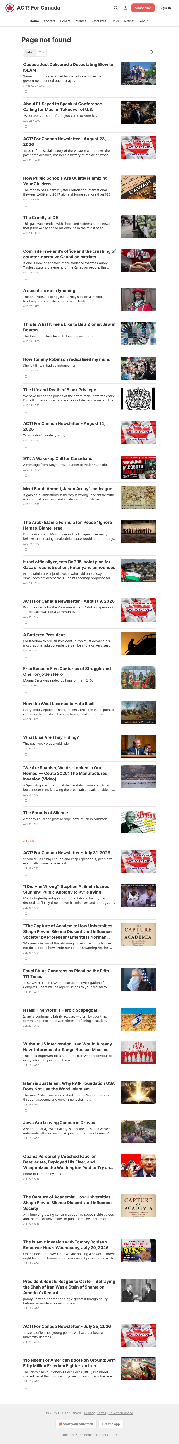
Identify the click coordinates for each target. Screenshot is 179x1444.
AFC (41, 85)
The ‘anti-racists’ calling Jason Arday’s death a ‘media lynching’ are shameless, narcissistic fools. (62, 298)
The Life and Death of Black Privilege (59, 389)
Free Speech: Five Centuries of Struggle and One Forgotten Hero (67, 671)
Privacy (89, 1413)
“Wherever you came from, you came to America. (60, 115)
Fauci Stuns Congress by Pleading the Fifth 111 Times (66, 973)
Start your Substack (78, 1424)
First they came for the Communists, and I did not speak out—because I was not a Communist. (68, 609)
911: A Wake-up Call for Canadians (57, 458)
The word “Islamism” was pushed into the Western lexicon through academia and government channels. (66, 1097)
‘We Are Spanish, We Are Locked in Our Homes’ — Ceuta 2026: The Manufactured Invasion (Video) (65, 773)
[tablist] (35, 52)
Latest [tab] (30, 52)
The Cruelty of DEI (41, 217)
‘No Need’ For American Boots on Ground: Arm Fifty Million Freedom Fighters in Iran (69, 1363)
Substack (67, 1435)
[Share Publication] (125, 7)
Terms (101, 1413)
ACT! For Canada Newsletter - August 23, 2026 (64, 141)
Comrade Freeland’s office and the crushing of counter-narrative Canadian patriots (69, 254)
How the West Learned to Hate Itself (59, 703)
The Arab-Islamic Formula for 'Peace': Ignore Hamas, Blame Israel (67, 525)
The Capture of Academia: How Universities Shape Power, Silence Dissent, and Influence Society (67, 1203)
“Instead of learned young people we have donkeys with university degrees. (65, 1334)
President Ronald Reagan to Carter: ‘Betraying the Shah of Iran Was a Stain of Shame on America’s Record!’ (69, 1287)
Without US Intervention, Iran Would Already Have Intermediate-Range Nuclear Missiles (67, 1046)
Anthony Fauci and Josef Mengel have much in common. (65, 819)
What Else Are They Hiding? (51, 737)
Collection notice (121, 1413)
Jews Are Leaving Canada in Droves (59, 1122)
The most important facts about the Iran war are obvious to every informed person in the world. (67, 1057)
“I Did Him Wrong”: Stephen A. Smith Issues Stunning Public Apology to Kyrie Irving (66, 889)
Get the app (111, 1424)
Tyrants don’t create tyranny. (44, 435)
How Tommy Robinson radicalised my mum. (66, 359)
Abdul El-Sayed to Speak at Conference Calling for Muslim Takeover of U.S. (62, 106)
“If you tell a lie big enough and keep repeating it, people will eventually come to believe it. (68, 861)
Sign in (165, 8)
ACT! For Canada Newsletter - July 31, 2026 (66, 852)
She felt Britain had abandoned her (49, 365)
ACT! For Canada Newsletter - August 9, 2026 (69, 601)
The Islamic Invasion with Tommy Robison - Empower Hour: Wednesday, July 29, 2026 (66, 1245)
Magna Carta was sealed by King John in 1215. (58, 680)
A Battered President (44, 634)
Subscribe (143, 8)
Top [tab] (41, 52)
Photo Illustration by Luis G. (44, 1174)
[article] (89, 78)
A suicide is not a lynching (49, 290)
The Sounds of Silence (45, 812)
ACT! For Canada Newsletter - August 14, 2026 (64, 426)
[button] (34, 21)
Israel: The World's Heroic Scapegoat (60, 1010)
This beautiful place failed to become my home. (58, 336)
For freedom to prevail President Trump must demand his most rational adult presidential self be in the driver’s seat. (66, 643)
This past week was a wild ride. (46, 743)
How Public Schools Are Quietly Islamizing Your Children (65, 181)
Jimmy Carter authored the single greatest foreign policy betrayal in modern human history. (65, 1301)
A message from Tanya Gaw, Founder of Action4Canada (65, 464)
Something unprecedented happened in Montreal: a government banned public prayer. (62, 78)
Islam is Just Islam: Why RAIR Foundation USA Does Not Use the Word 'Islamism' (69, 1086)
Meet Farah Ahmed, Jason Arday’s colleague (67, 488)
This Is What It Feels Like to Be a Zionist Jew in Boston (69, 327)
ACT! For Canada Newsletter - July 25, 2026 (67, 1326)
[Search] (115, 7)
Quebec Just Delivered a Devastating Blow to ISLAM (68, 67)
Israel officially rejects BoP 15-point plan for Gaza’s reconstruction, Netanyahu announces (69, 564)
